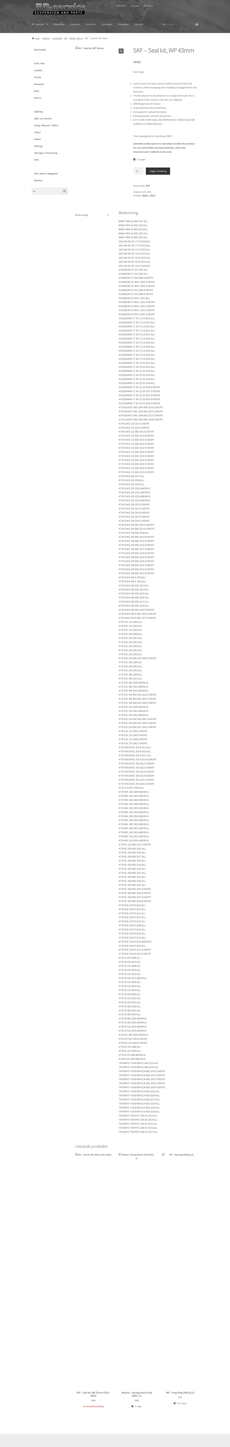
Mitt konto (121, 5)
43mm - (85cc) (76, 38)
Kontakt (138, 24)
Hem (38, 38)
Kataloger (107, 24)
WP (65, 38)
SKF (148, 185)
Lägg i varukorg (157, 171)
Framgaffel (57, 38)
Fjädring (46, 38)
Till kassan (148, 5)
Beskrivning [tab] (81, 214)
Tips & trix (90, 24)
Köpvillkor (59, 24)
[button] (121, 50)
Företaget (123, 24)
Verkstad (75, 24)
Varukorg (135, 5)
